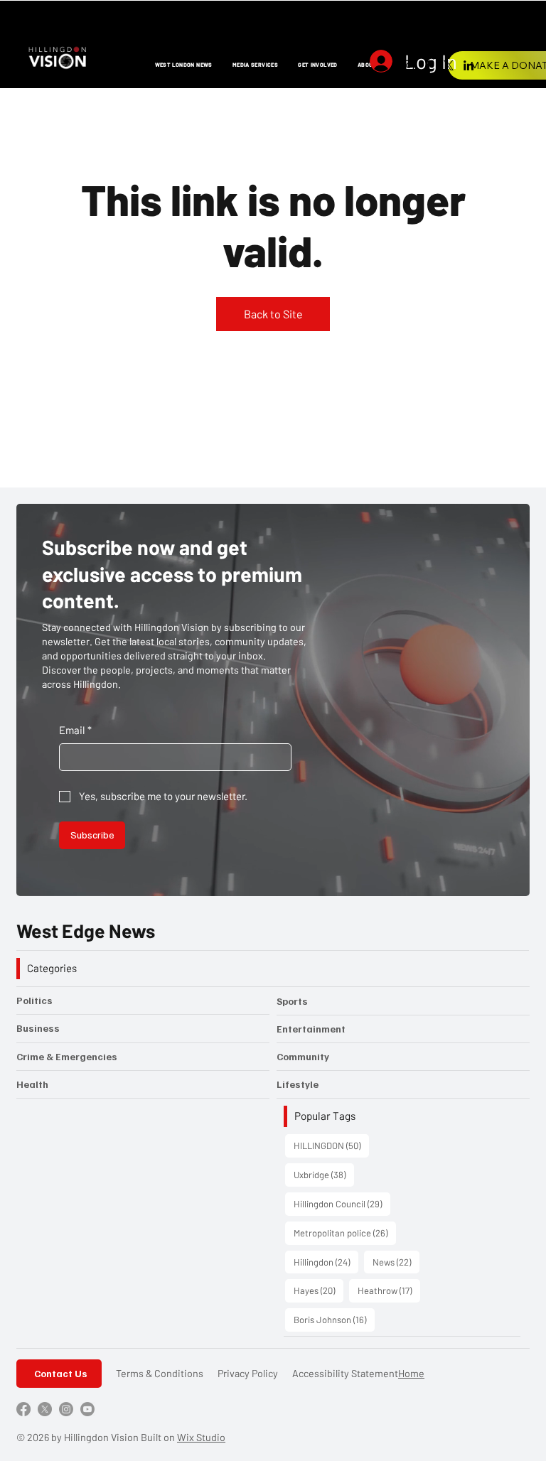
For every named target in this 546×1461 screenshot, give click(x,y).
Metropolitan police (345, 1233)
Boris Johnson (334, 1319)
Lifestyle (297, 1084)
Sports (292, 1001)
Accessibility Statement (345, 1373)
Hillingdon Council (342, 1203)
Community (303, 1056)
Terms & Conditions (159, 1373)
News (396, 1262)
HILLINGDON (331, 1145)
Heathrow (389, 1290)
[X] (448, 65)
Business (38, 1028)
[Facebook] (429, 65)
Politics (34, 1000)
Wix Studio (201, 1437)
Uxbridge (324, 1174)
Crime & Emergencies (66, 1056)
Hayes (318, 1290)
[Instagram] (409, 65)
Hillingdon (326, 1262)
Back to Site (273, 313)
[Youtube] (87, 1409)
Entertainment (311, 1029)
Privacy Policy (248, 1373)
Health (32, 1084)
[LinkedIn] (468, 65)
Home (411, 1373)
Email (75, 729)
